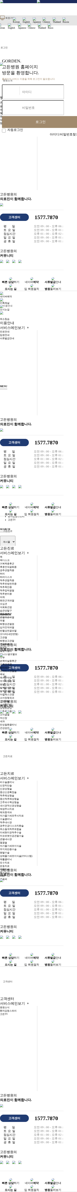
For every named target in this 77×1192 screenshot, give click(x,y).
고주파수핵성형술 (9, 802)
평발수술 (4, 852)
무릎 (2, 620)
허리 (2, 573)
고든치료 (7, 756)
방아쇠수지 (6, 667)
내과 (2, 721)
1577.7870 (46, 217)
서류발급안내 (7, 338)
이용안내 (7, 305)
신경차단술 (6, 785)
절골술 (3, 842)
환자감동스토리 (8, 1010)
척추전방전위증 (8, 583)
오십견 (3, 604)
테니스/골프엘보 (8, 654)
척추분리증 (6, 593)
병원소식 (4, 1007)
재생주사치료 (7, 809)
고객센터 (7, 981)
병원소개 (7, 80)
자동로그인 (14, 129)
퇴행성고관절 (7, 640)
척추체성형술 (7, 795)
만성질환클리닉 (8, 724)
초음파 (3, 879)
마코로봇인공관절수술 (12, 835)
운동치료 (4, 866)
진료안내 (4, 331)
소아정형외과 (7, 697)
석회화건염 (6, 607)
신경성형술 (6, 788)
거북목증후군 (7, 563)
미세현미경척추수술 (10, 832)
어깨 (2, 597)
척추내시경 (6, 822)
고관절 (3, 637)
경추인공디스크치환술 (12, 825)
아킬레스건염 (7, 694)
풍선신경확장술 (8, 792)
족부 (2, 674)
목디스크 (4, 560)
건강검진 (4, 728)
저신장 (3, 718)
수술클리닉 (6, 819)
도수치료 (4, 862)
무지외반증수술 (8, 849)
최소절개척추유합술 (10, 829)
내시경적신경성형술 (10, 805)
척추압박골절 (7, 590)
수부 (2, 657)
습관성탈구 (6, 610)
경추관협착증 (7, 570)
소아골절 (4, 714)
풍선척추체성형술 (9, 799)
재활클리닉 (6, 859)
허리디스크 (6, 577)
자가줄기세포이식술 (10, 846)
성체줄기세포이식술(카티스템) (16, 856)
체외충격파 (6, 812)
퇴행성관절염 (7, 624)
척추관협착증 (7, 580)
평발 (2, 684)
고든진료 (14, 550)
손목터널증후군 (8, 661)
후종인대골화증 (8, 567)
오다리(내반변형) (9, 634)
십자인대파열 (7, 627)
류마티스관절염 (8, 671)
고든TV (4, 1014)
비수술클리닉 (7, 782)
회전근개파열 (7, 600)
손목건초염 (6, 664)
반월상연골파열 (8, 630)
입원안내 (4, 335)
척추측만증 (6, 587)
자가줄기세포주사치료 (12, 815)
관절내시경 (6, 839)
